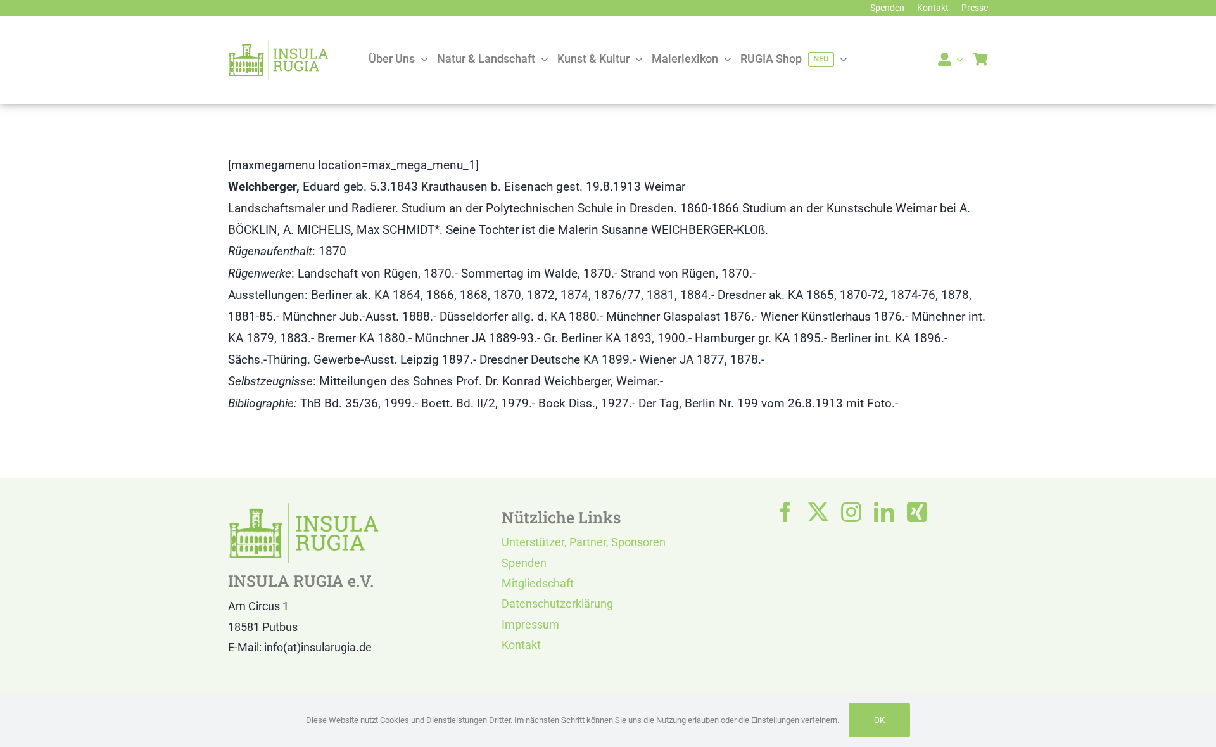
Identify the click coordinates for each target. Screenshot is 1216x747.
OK (879, 720)
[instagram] (851, 512)
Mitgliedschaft (538, 583)
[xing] (917, 512)
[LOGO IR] (278, 45)
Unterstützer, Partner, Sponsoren (584, 542)
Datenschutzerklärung (557, 603)
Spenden (524, 563)
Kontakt (521, 644)
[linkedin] (884, 512)
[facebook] (785, 512)
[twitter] (818, 512)
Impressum (530, 624)
